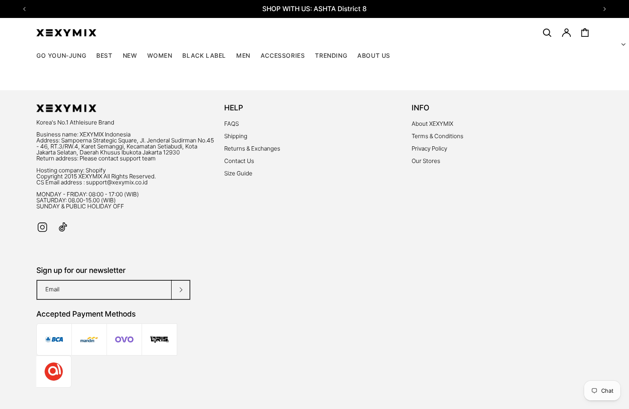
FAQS (231, 124)
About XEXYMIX (432, 124)
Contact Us (239, 161)
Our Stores (426, 161)
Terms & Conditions (437, 136)
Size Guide (238, 173)
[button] (159, 56)
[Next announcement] (604, 9)
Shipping (235, 136)
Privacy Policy (429, 148)
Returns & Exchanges (252, 148)
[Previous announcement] (24, 9)
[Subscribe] (180, 290)
